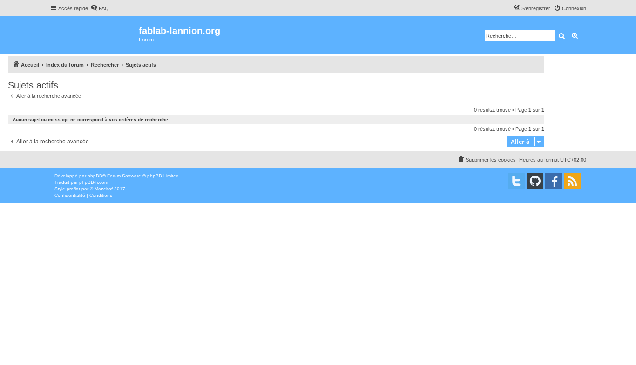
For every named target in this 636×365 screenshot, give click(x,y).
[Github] (535, 181)
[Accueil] (94, 35)
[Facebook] (553, 181)
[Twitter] (516, 181)
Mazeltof (104, 188)
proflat (73, 188)
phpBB (95, 175)
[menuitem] (99, 8)
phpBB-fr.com (93, 182)
